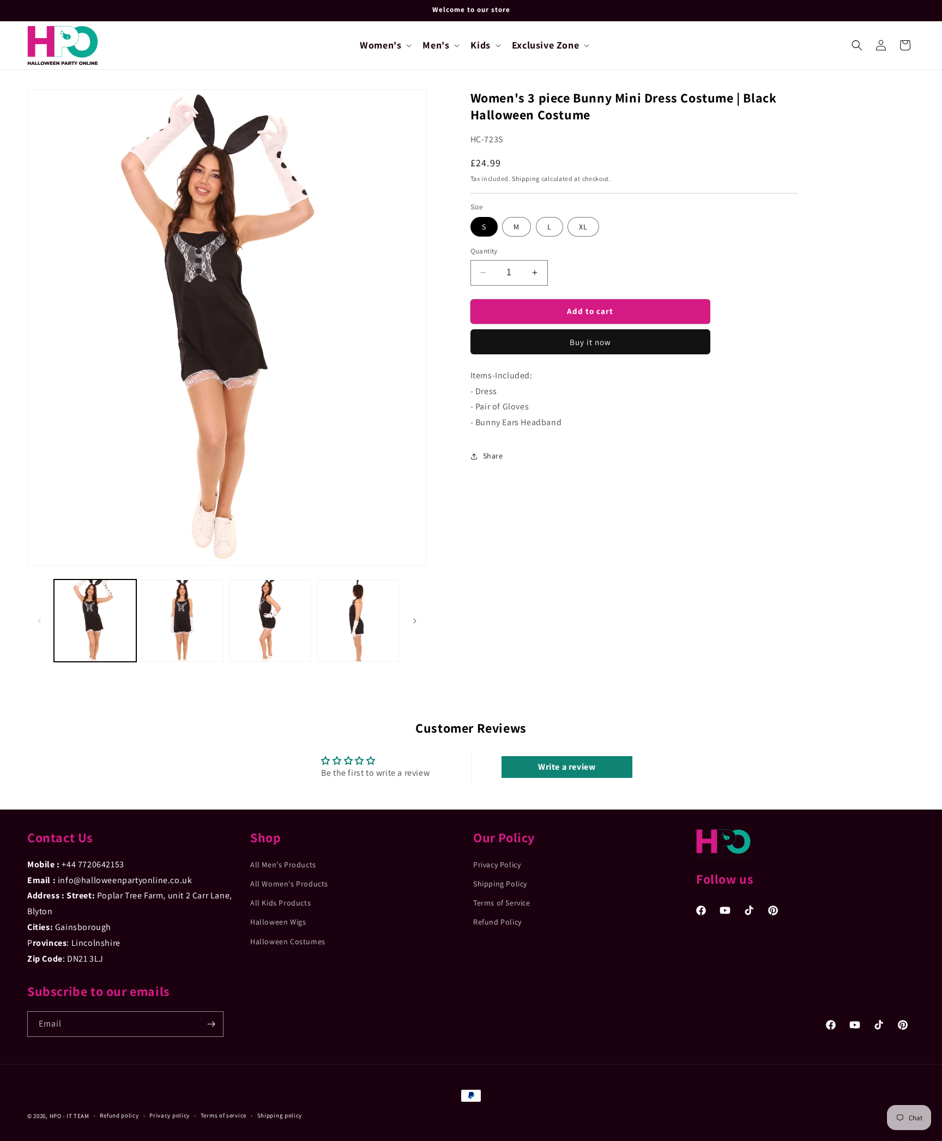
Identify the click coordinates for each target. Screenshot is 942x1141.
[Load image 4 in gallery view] (358, 620)
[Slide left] (39, 621)
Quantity (484, 251)
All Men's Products (283, 865)
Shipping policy (280, 1115)
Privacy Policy (497, 865)
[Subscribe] (211, 1024)
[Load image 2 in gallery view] (183, 620)
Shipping (526, 178)
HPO (56, 1116)
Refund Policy (497, 922)
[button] (384, 45)
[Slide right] (415, 621)
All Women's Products (289, 884)
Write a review (566, 766)
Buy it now (590, 342)
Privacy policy (169, 1115)
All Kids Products (280, 903)
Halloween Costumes (287, 941)
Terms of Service (501, 903)
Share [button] (493, 456)
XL (583, 227)
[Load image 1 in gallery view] (95, 620)
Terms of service (223, 1115)
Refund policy (119, 1115)
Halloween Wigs (278, 922)
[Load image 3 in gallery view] (270, 620)
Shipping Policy (500, 884)
